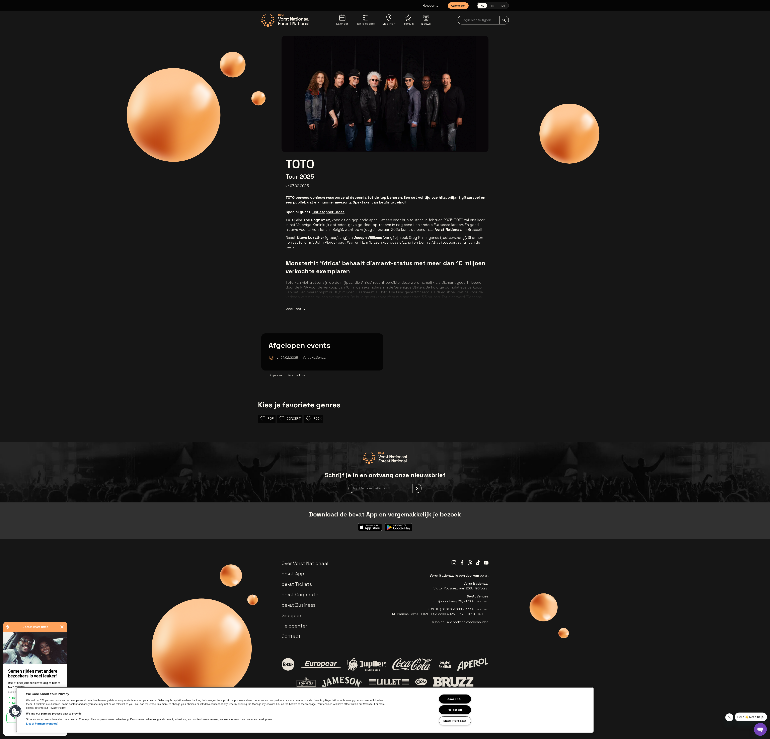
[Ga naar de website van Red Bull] (445, 664)
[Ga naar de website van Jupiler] (366, 664)
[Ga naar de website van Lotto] (288, 664)
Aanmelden (458, 5)
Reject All (455, 709)
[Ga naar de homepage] (285, 20)
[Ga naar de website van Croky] (421, 682)
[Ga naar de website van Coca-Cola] (412, 664)
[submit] (504, 20)
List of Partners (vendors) (42, 723)
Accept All (455, 699)
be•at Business (298, 605)
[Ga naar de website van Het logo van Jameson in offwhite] (342, 682)
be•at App (293, 574)
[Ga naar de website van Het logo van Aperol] (472, 664)
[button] (15, 711)
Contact (291, 636)
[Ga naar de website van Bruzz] (453, 682)
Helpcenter (431, 5)
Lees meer (293, 308)
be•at (484, 575)
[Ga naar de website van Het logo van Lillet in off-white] (389, 682)
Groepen (291, 615)
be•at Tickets (297, 584)
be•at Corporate (300, 594)
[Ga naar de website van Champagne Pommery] (306, 681)
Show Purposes (455, 720)
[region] (305, 710)
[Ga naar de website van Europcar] (321, 664)
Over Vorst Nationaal (305, 563)
